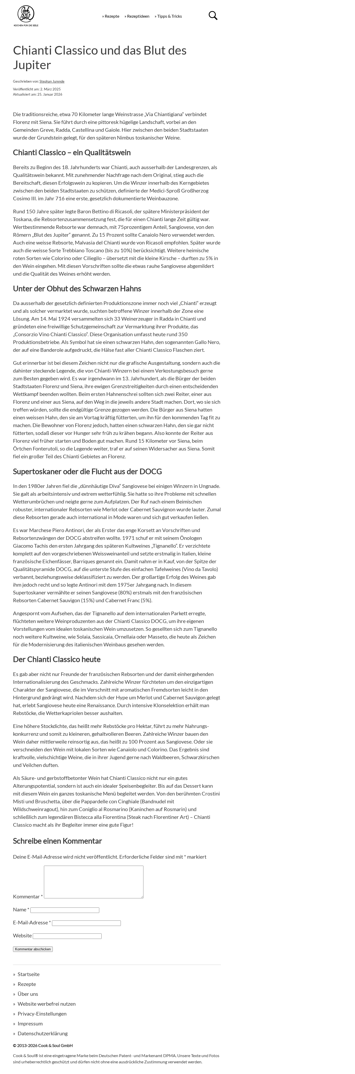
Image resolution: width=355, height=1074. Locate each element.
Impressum (30, 1023)
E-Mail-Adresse (32, 922)
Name (21, 909)
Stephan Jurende (52, 81)
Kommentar (28, 896)
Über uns (28, 994)
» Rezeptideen (136, 16)
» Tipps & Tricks (168, 16)
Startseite (29, 974)
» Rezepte (110, 16)
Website (22, 935)
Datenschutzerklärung (43, 1033)
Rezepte (27, 984)
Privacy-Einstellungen (42, 1013)
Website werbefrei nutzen (47, 1003)
